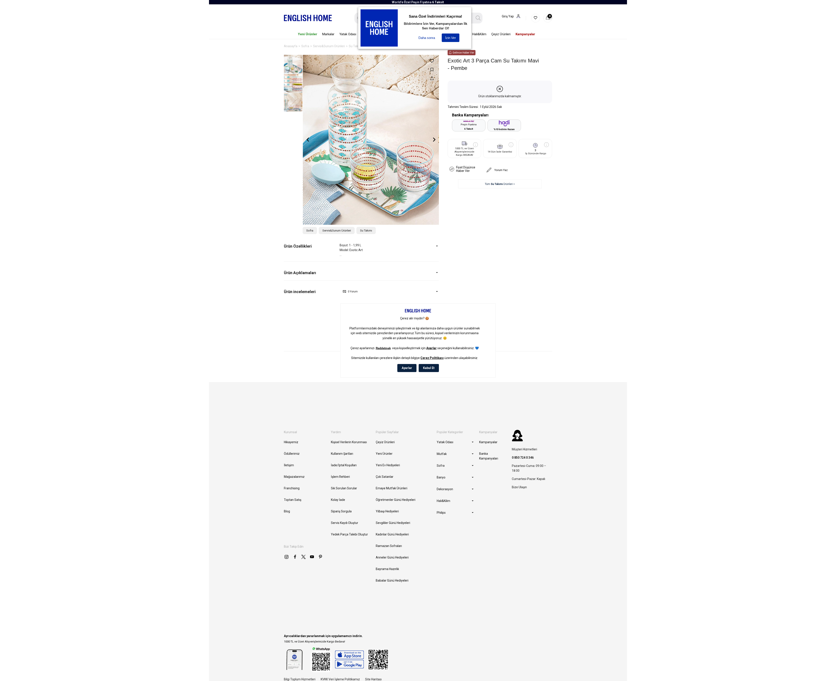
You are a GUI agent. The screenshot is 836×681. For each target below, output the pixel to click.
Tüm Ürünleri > (500, 184)
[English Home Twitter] (303, 556)
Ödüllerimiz (292, 453)
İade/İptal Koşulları (344, 465)
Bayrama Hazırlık (387, 569)
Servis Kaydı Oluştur (344, 523)
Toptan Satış (292, 500)
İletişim (289, 465)
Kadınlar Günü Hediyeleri (392, 534)
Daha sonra (426, 38)
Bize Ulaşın (519, 487)
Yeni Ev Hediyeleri (388, 465)
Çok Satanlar (384, 476)
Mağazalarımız (294, 476)
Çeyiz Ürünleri (385, 442)
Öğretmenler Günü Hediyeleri (395, 500)
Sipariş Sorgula (341, 511)
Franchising (292, 488)
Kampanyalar (488, 442)
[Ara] (478, 18)
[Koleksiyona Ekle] (432, 69)
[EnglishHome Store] (349, 659)
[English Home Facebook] (295, 556)
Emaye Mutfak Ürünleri (391, 488)
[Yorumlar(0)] (312, 291)
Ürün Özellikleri (298, 246)
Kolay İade (338, 500)
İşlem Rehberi (340, 476)
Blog (287, 511)
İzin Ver (450, 38)
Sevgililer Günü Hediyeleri (393, 523)
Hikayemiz (291, 442)
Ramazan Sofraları (389, 546)
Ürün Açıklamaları (300, 272)
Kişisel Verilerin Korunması (349, 442)
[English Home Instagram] (286, 556)
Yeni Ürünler (384, 453)
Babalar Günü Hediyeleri (392, 580)
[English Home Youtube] (312, 556)
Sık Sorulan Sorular (344, 488)
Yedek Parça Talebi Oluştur (349, 534)
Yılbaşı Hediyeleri (387, 511)
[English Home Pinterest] (320, 556)
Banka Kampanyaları (488, 456)
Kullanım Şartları (342, 453)
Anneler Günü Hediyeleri (392, 557)
